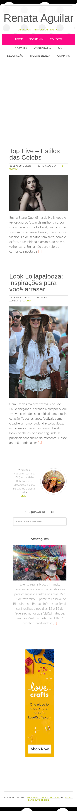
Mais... (24, 496)
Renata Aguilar (39, 18)
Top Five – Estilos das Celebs (34, 154)
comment (28, 301)
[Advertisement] (38, 102)
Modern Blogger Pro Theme (43, 797)
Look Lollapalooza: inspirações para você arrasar (36, 283)
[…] (39, 251)
